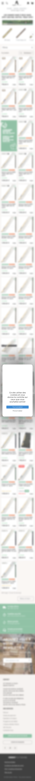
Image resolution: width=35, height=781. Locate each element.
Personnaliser (17, 411)
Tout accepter (17, 407)
